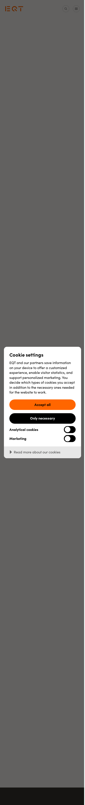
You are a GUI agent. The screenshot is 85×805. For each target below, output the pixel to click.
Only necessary (42, 418)
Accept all (42, 404)
